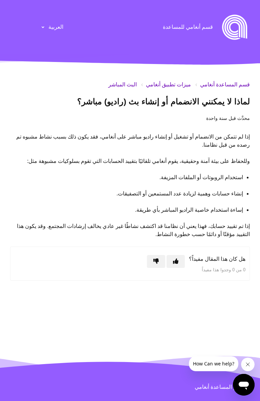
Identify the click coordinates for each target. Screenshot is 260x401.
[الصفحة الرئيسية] (234, 27)
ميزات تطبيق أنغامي (168, 84)
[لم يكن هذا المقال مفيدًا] (156, 261)
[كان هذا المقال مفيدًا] (176, 261)
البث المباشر (122, 84)
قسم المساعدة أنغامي (225, 84)
